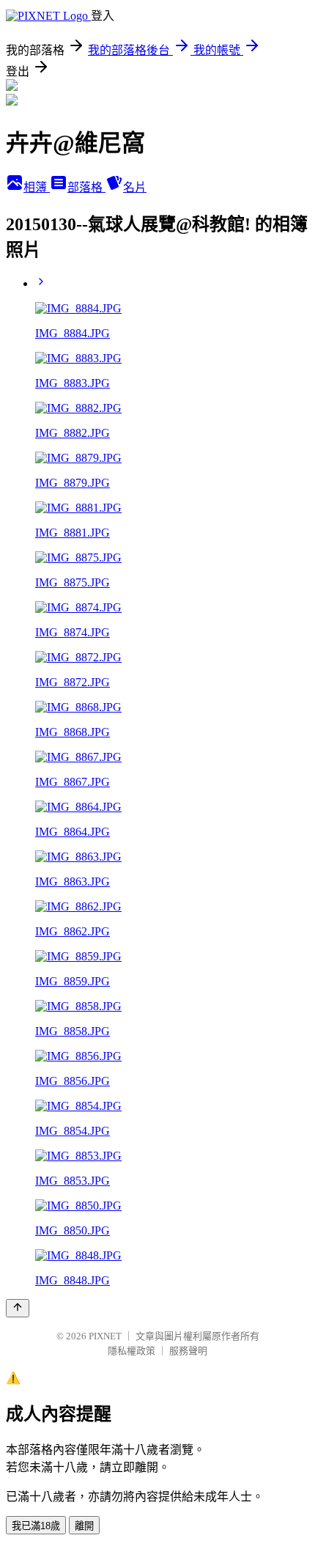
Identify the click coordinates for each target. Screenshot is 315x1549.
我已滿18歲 (36, 1525)
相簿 (36, 187)
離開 (84, 1525)
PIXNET (105, 1336)
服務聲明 (188, 1350)
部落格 (86, 187)
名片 (135, 187)
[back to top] (17, 1308)
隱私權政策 (131, 1350)
